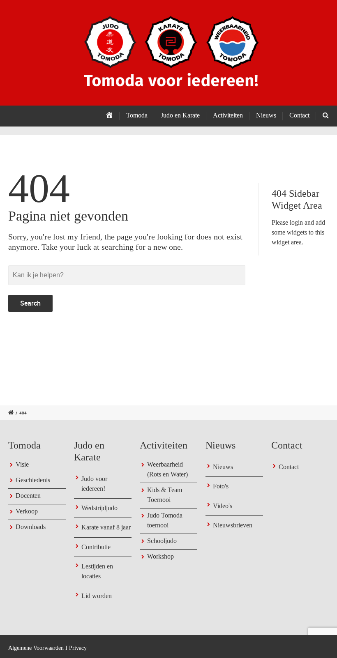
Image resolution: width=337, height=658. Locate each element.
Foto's (221, 486)
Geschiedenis (33, 479)
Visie (22, 464)
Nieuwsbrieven (232, 525)
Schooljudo (162, 540)
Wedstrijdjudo (99, 507)
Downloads (31, 526)
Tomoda (137, 115)
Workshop (160, 556)
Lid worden (96, 595)
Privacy (78, 648)
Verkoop (27, 511)
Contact (299, 115)
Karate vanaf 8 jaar (106, 527)
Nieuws (223, 466)
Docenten (28, 495)
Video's (222, 505)
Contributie (96, 546)
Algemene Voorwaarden (36, 648)
